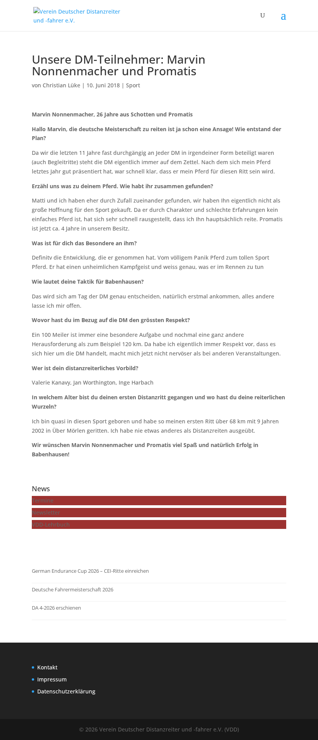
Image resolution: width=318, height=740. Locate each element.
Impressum (52, 679)
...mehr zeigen (58, 545)
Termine (43, 500)
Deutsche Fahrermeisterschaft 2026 (72, 589)
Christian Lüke (61, 85)
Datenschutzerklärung (66, 691)
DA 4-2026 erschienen (56, 607)
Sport (133, 85)
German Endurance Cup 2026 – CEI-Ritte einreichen (90, 570)
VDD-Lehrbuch (51, 524)
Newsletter (46, 512)
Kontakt (47, 667)
